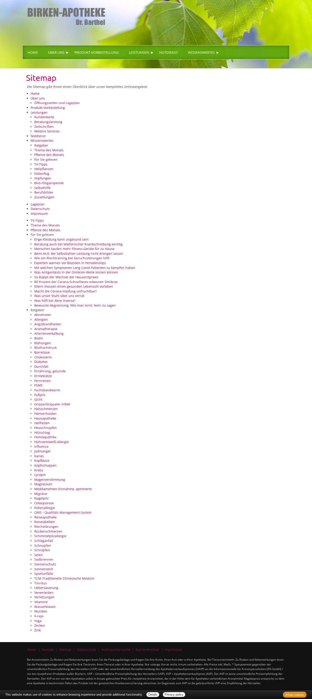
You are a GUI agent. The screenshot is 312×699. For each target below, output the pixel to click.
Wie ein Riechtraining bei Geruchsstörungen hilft (71, 258)
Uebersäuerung (46, 588)
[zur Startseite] (64, 12)
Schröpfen (42, 550)
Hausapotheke (45, 418)
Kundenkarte (44, 117)
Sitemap (65, 649)
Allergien (41, 319)
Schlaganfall (43, 541)
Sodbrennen (43, 559)
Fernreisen (42, 380)
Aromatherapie (45, 329)
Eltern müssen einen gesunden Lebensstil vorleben (73, 286)
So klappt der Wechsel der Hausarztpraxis (66, 277)
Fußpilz (39, 395)
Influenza (41, 446)
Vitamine (41, 602)
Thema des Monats (48, 150)
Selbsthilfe (42, 188)
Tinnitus (40, 583)
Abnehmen (42, 315)
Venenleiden (43, 592)
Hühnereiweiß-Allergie (51, 442)
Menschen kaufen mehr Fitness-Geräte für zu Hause (74, 249)
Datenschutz (40, 209)
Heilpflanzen (43, 169)
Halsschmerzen (46, 409)
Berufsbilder (43, 192)
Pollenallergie (44, 508)
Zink (37, 630)
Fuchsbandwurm (47, 390)
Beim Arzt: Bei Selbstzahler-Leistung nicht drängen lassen (78, 253)
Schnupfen (42, 545)
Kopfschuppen (45, 465)
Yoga (38, 621)
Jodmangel (42, 451)
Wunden (40, 611)
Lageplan (38, 204)
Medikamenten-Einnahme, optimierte (63, 489)
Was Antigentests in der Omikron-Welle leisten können (76, 272)
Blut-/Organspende (49, 183)
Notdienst (168, 52)
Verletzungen (44, 597)
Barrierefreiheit (147, 649)
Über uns (56, 52)
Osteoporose (44, 503)
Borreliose (42, 352)
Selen (38, 555)
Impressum (39, 213)
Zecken (39, 625)
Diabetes (41, 362)
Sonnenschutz (45, 564)
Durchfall (41, 366)
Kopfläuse (41, 460)
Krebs (38, 470)
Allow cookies (295, 694)
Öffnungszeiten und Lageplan (57, 103)
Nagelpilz (41, 498)
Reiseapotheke (45, 517)
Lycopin (40, 475)
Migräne (40, 493)
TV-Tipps (41, 164)
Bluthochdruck (45, 347)
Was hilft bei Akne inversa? (54, 300)
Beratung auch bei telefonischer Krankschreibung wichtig (78, 244)
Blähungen (42, 343)
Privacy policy (174, 694)
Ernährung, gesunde (50, 371)
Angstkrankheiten (47, 324)
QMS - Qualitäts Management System (63, 512)
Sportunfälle (43, 573)
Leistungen (139, 52)
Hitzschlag (42, 432)
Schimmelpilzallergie (50, 536)
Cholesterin (43, 357)
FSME (38, 385)
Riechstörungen (46, 526)
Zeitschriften (44, 126)
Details (152, 694)
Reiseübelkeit (44, 522)
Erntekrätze (43, 376)
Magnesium (43, 484)
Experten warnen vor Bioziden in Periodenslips (70, 263)
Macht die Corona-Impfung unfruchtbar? (65, 291)
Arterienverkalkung (48, 333)
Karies (39, 456)
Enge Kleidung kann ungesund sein (61, 239)
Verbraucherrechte (115, 649)
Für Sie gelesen (46, 159)
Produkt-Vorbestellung (96, 52)
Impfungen (42, 178)
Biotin (38, 338)
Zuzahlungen (44, 197)
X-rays (39, 616)
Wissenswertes (201, 52)
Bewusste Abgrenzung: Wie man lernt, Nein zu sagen (75, 305)
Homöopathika (45, 437)
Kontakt (48, 649)
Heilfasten (42, 423)
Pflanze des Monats (49, 154)
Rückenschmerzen (48, 531)
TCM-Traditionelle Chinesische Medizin (64, 578)
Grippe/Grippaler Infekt (52, 404)
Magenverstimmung (49, 479)
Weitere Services (47, 131)
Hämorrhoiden (45, 413)
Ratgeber (41, 145)
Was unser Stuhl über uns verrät (59, 296)
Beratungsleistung (48, 122)
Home (33, 52)
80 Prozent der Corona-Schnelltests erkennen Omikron (76, 282)
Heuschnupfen (45, 428)
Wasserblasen (45, 606)
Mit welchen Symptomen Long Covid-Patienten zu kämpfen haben (84, 267)
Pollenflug (41, 173)
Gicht (38, 399)
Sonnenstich (43, 569)
